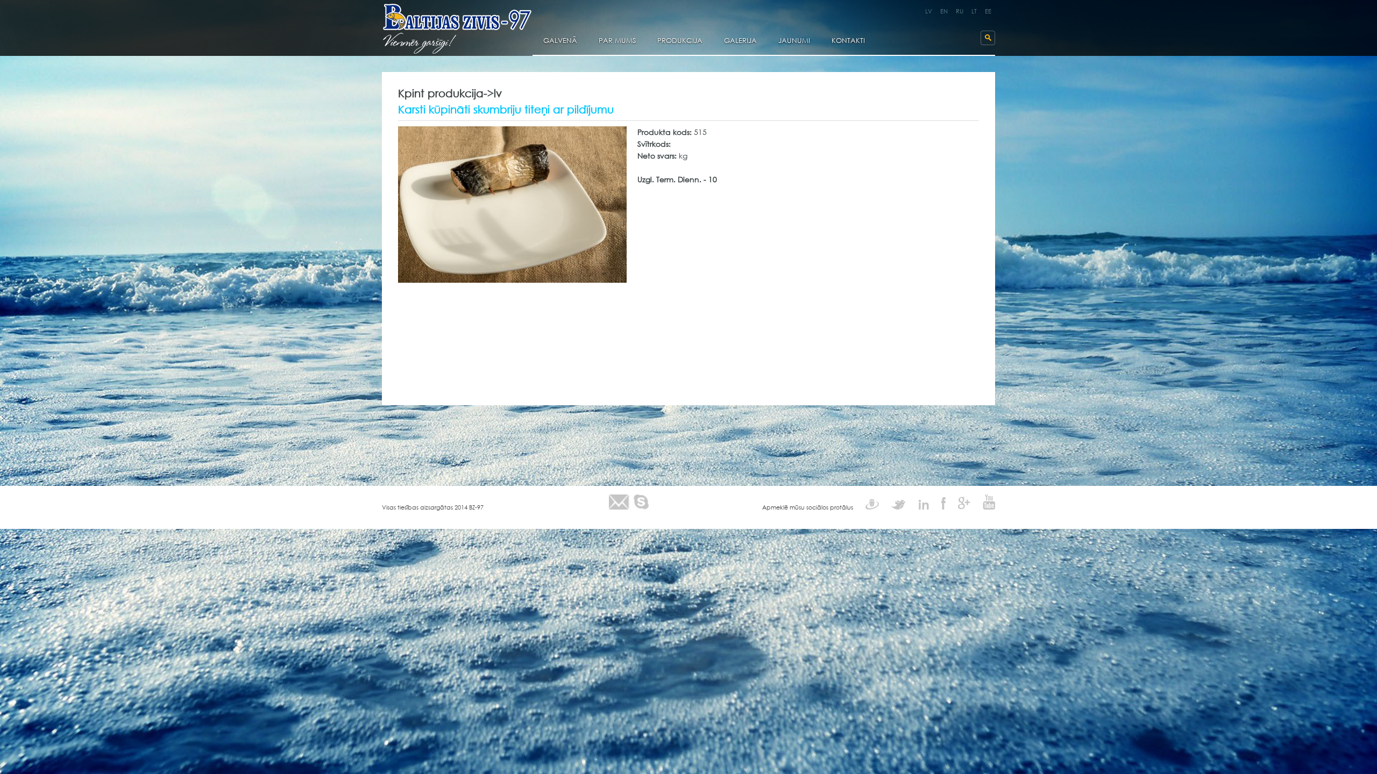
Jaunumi (794, 41)
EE (988, 11)
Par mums (617, 41)
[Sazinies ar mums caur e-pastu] (619, 502)
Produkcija (679, 41)
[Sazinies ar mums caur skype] (641, 502)
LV (928, 11)
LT (974, 11)
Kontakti (848, 41)
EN (944, 11)
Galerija (740, 41)
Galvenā (560, 41)
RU (959, 11)
